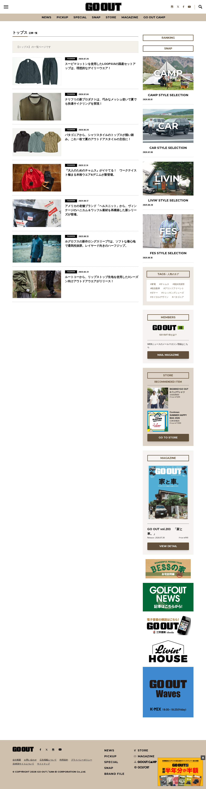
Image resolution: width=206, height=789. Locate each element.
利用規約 (64, 760)
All (35, 13)
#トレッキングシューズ (173, 293)
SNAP (96, 17)
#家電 (153, 284)
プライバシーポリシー (81, 760)
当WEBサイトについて (23, 764)
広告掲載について (48, 760)
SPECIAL (80, 17)
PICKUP (62, 17)
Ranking (168, 13)
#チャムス (164, 284)
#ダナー (154, 293)
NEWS (109, 750)
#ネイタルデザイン (159, 297)
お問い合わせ (30, 760)
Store (111, 17)
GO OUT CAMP (154, 17)
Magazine (129, 17)
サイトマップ (43, 764)
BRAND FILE (114, 774)
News (46, 17)
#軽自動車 (155, 288)
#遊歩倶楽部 (178, 284)
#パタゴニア (178, 297)
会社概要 (17, 760)
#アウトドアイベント (174, 288)
